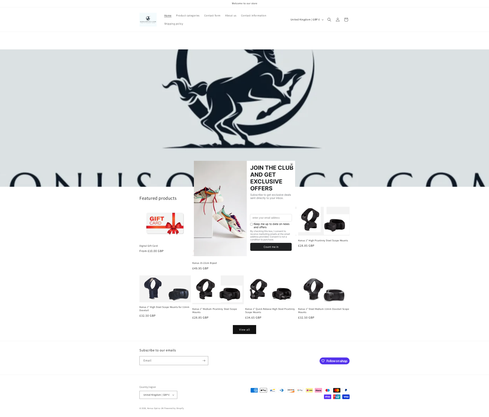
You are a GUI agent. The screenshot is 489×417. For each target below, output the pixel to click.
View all (244, 329)
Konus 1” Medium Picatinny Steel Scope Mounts (214, 311)
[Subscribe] (204, 360)
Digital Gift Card (148, 245)
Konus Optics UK (155, 408)
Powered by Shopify (174, 408)
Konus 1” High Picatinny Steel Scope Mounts (323, 240)
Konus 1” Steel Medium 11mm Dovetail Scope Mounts (323, 311)
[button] (329, 19)
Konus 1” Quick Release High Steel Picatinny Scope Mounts (270, 311)
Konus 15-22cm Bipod (204, 263)
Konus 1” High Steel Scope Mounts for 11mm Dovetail (164, 309)
